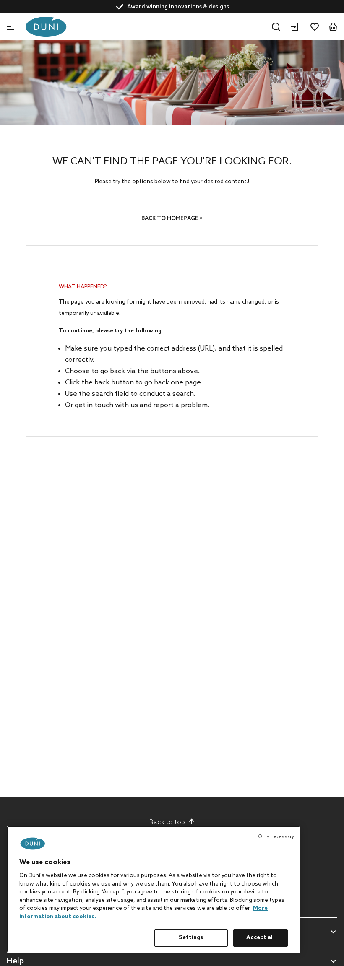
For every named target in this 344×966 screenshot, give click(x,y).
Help (15, 961)
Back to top (167, 822)
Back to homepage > (172, 219)
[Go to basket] (333, 27)
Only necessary (276, 837)
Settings (191, 938)
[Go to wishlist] (314, 27)
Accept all (260, 938)
